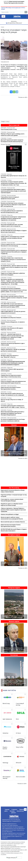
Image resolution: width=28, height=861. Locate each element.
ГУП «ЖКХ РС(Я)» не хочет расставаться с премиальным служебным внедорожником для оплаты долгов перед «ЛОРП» (13, 305)
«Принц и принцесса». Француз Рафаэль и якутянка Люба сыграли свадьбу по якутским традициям (13, 510)
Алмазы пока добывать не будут (10, 514)
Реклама (12, 811)
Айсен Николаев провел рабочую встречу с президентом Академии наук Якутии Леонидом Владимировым (12, 413)
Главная (7, 809)
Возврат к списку (5, 121)
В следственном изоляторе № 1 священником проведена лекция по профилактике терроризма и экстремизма (13, 218)
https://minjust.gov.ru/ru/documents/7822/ (10, 851)
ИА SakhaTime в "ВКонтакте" (14, 23)
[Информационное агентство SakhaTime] (16, 16)
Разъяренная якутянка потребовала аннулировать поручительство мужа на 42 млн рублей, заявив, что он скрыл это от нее (14, 290)
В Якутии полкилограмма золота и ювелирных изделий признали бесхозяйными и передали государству (14, 252)
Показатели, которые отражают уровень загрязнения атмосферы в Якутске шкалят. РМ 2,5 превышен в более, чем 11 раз (13, 183)
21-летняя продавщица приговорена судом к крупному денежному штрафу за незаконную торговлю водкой (13, 191)
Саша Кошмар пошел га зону (9, 129)
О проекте (14, 809)
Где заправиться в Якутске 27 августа (11, 317)
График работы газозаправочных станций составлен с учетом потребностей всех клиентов (12, 238)
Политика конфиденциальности (9, 823)
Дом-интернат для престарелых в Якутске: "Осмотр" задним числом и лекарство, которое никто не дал (14, 297)
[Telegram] (17, 92)
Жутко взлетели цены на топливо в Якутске (13, 521)
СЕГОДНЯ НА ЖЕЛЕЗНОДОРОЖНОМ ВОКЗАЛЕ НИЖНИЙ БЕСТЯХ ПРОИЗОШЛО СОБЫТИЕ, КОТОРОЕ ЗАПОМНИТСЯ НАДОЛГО (13, 363)
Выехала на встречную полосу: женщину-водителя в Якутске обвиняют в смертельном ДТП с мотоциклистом (13, 204)
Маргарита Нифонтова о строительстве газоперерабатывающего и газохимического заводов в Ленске (13, 259)
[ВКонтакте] (11, 92)
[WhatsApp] (14, 92)
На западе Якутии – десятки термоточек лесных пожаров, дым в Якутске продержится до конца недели (14, 267)
